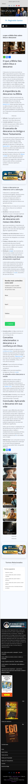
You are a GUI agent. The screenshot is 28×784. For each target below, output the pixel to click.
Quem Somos (4, 752)
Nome (6, 295)
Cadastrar (10, 324)
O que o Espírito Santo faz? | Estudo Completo (12, 661)
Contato (3, 763)
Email (7, 304)
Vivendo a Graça (9, 572)
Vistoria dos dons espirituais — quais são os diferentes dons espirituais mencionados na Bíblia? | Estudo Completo (13, 670)
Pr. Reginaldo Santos (14, 20)
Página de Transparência (7, 760)
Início (2, 749)
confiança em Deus (8, 351)
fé (15, 435)
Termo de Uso (4, 755)
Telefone (7, 313)
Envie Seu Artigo (5, 766)
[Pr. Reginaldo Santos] (3, 26)
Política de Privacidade (6, 757)
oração (11, 251)
